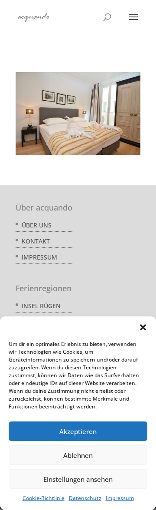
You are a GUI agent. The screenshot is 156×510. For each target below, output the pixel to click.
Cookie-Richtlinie (44, 498)
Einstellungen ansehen (78, 479)
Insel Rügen (41, 306)
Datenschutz (85, 498)
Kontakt (36, 241)
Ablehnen (78, 455)
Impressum (120, 498)
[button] (143, 327)
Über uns (37, 225)
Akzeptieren (78, 431)
